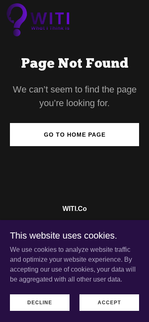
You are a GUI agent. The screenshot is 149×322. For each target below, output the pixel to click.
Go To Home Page (75, 134)
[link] (38, 19)
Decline (39, 302)
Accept (109, 302)
